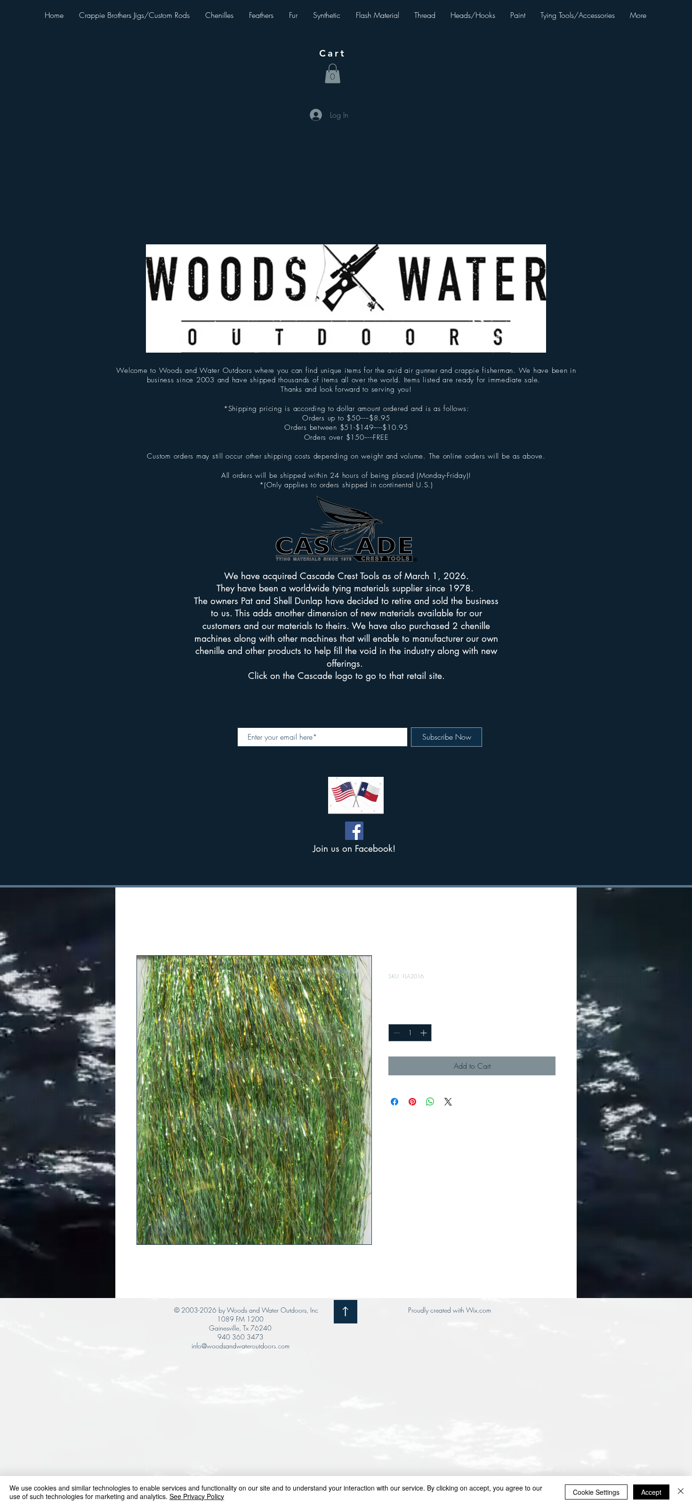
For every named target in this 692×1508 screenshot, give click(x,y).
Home (146, 921)
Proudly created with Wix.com (449, 1310)
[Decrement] (396, 1032)
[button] (332, 73)
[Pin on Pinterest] (412, 1101)
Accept (651, 1492)
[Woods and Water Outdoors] (354, 831)
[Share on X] (448, 1101)
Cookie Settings (596, 1492)
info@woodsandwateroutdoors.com (241, 1345)
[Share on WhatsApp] (430, 1101)
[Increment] (424, 1032)
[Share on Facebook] (394, 1101)
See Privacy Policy (196, 1496)
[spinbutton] (410, 1032)
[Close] (680, 1492)
